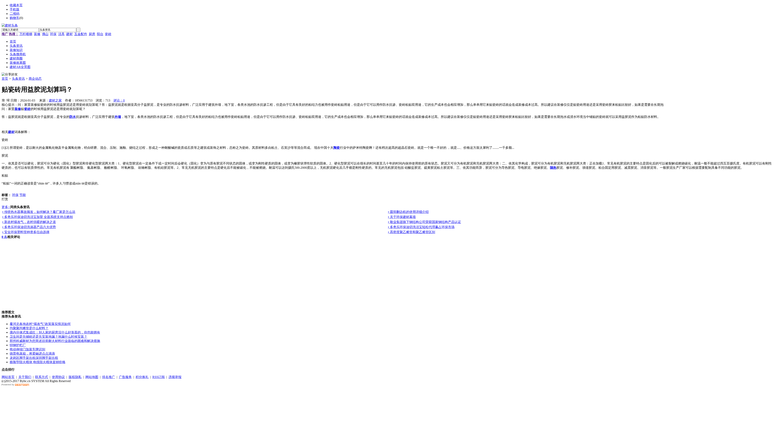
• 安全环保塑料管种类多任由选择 (25, 232)
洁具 (61, 34)
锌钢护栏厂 (18, 345)
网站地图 (91, 377)
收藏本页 (16, 5)
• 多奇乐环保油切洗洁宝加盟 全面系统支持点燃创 (37, 217)
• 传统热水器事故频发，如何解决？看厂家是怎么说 (38, 212)
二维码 (14, 13)
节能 (22, 195)
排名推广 (108, 377)
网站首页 (8, 377)
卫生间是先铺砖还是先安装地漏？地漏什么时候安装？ (48, 336)
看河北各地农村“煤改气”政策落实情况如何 (40, 324)
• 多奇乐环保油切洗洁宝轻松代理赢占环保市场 (421, 227)
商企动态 (35, 78)
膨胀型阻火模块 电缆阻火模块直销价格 (37, 362)
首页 (5, 78)
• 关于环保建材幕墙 (402, 217)
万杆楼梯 (25, 34)
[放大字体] (3, 100)
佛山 (45, 34)
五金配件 (80, 34)
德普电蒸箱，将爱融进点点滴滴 (32, 353)
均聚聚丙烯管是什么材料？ (29, 328)
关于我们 (24, 377)
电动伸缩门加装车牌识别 (27, 349)
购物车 (14, 18)
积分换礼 (142, 377)
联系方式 (41, 377)
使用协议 (58, 377)
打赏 (5, 199)
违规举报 (175, 377)
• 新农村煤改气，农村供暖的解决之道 (29, 222)
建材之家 (55, 100)
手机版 (14, 9)
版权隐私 (75, 377)
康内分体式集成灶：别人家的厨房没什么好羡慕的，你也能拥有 (55, 332)
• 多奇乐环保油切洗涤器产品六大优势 (29, 227)
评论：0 (119, 100)
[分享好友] (10, 74)
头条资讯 (18, 78)
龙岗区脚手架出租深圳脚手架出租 (34, 357)
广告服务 (125, 377)
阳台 (100, 34)
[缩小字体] (8, 100)
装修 (37, 34)
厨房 (92, 34)
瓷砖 (108, 34)
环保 (53, 34)
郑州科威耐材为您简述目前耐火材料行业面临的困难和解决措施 (55, 341)
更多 (6, 207)
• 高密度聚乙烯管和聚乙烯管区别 (411, 232)
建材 (69, 34)
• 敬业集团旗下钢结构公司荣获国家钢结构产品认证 (424, 222)
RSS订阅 (158, 377)
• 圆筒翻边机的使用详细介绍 (408, 212)
